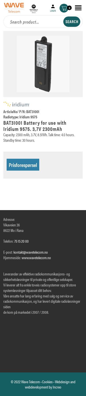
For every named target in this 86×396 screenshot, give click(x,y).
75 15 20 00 (21, 241)
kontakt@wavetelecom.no (30, 252)
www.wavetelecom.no (36, 257)
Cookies (47, 381)
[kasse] (64, 8)
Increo (57, 387)
